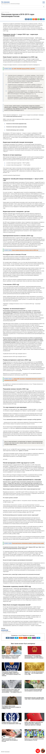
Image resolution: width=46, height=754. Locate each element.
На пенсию (5, 2)
